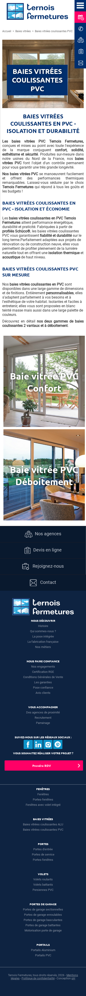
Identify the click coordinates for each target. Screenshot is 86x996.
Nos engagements (43, 666)
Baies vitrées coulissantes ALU (43, 824)
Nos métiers (43, 647)
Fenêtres (43, 794)
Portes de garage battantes (43, 925)
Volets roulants (43, 879)
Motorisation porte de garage (43, 930)
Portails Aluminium (43, 950)
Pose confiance (43, 687)
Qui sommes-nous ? (43, 631)
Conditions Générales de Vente (43, 677)
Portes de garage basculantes (43, 920)
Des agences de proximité (43, 712)
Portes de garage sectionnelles (43, 909)
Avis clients (43, 692)
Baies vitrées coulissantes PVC (43, 829)
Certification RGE (43, 672)
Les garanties (43, 682)
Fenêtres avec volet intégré (43, 804)
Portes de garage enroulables (43, 914)
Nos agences (48, 533)
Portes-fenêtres (43, 799)
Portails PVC (43, 955)
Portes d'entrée (43, 849)
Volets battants (43, 884)
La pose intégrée (43, 636)
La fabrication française (43, 641)
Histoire (43, 626)
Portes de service (43, 854)
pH (73, 978)
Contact (47, 582)
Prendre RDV (41, 765)
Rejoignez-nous (47, 566)
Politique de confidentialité (38, 978)
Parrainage (43, 723)
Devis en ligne (47, 550)
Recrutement (43, 717)
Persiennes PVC (43, 890)
